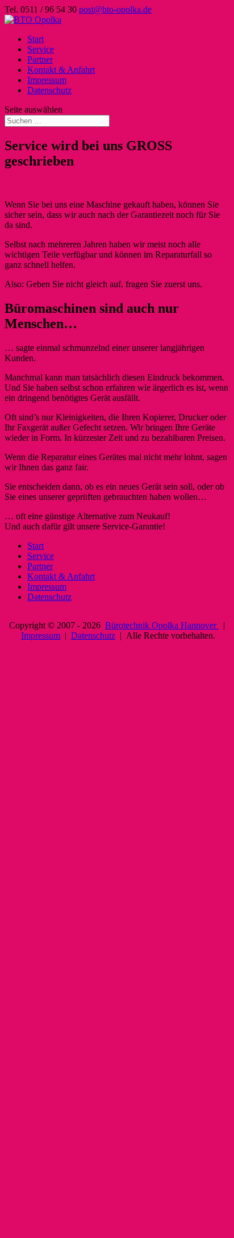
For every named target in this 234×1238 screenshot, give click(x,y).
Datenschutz (49, 90)
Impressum (46, 80)
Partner (40, 59)
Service (40, 49)
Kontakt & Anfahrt (61, 69)
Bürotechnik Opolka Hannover (162, 625)
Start (35, 39)
